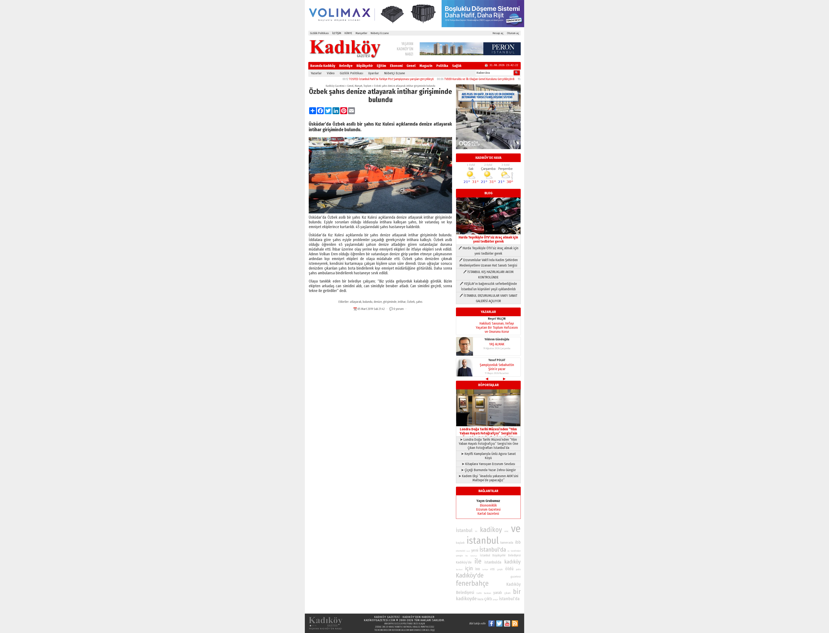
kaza (480, 599)
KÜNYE (348, 33)
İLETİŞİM (336, 33)
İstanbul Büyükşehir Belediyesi (500, 555)
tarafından (516, 551)
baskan (487, 593)
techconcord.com (382, 630)
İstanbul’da (509, 598)
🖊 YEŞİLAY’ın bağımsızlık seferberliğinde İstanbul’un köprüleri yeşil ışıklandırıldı (488, 286)
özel (468, 551)
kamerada (506, 543)
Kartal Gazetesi (488, 513)
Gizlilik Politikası (319, 33)
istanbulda (492, 562)
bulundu (367, 302)
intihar (402, 302)
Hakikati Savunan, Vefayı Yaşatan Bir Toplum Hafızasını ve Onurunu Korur (497, 327)
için (469, 568)
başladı (460, 542)
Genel (411, 66)
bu (466, 555)
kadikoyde (466, 598)
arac (506, 531)
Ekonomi (396, 66)
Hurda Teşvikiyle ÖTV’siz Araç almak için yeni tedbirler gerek (488, 239)
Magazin (425, 66)
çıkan (507, 593)
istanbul (483, 540)
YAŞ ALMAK (496, 344)
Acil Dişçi (430, 630)
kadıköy (512, 562)
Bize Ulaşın (419, 623)
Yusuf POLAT (496, 360)
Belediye (346, 66)
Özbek (411, 302)
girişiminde (390, 302)
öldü (509, 568)
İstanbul (464, 530)
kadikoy (491, 530)
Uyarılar (373, 73)
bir (517, 592)
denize (378, 302)
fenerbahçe (472, 583)
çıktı (488, 598)
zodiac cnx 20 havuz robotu (388, 627)
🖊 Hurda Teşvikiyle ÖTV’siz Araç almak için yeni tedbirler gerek (488, 251)
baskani (459, 569)
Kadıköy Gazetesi (335, 85)
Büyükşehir (364, 66)
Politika (442, 66)
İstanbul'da (492, 549)
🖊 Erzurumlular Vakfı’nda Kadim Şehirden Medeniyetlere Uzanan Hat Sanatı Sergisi (488, 262)
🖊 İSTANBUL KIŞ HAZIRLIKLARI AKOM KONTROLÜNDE (488, 274)
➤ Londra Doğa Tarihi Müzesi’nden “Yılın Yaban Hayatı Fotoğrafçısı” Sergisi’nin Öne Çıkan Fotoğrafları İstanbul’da (488, 443)
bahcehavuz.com (418, 630)
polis (518, 569)
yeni (474, 550)
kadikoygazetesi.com (379, 620)
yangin (459, 555)
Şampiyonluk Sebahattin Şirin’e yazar (497, 367)
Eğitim (381, 66)
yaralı (497, 592)
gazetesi (516, 576)
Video (331, 73)
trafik (479, 593)
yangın (495, 599)
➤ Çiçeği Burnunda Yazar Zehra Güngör (488, 470)
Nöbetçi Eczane (380, 33)
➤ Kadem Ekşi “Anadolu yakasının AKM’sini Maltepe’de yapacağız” (488, 478)
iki (476, 531)
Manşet (358, 85)
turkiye (485, 569)
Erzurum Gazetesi (488, 509)
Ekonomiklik (488, 505)
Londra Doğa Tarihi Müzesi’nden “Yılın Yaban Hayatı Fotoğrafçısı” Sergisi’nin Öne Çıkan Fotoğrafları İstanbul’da (488, 433)
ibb (518, 542)
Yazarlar (316, 73)
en (508, 551)
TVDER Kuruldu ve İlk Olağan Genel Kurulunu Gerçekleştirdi (454, 79)
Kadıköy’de (463, 562)
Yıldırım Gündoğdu (496, 339)
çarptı (500, 569)
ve (516, 528)
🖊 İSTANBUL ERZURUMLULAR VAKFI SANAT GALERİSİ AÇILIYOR (488, 298)
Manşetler (361, 33)
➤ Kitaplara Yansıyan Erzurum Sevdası (488, 464)
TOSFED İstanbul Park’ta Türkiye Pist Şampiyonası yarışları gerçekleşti (366, 79)
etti (492, 569)
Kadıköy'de (470, 575)
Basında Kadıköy (322, 66)
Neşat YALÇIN (497, 318)
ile (478, 561)
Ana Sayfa (388, 623)
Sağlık (456, 66)
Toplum (367, 85)
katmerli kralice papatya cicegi (418, 627)
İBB (477, 569)
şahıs (419, 302)
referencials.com (400, 630)
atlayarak (355, 302)
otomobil (460, 550)
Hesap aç (498, 33)
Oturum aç (513, 33)
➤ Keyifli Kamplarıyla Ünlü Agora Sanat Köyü (488, 456)
